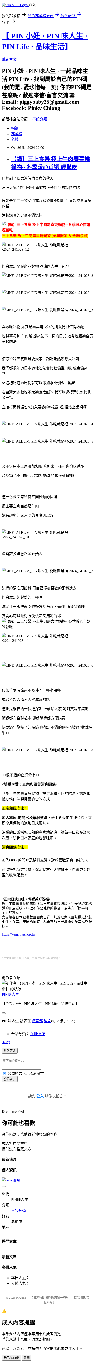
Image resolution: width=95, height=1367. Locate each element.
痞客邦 (37, 1021)
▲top (6, 1042)
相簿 (14, 128)
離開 (27, 1358)
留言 (47, 1021)
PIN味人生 (10, 994)
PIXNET (21, 1297)
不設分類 (39, 119)
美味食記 (37, 1034)
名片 (14, 139)
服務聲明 (49, 1302)
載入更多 (10, 1051)
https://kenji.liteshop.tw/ (19, 934)
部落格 (16, 134)
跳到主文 (9, 59)
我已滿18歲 (11, 1358)
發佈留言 (10, 1079)
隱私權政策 (81, 1297)
